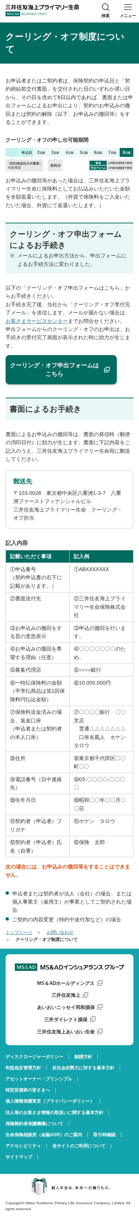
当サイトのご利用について (79, 1145)
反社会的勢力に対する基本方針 (83, 1067)
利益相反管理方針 (23, 1067)
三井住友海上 (66, 995)
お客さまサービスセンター (37, 321)
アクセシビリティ (23, 1145)
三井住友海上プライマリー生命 (42, 10)
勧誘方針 (83, 1056)
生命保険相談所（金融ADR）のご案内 (44, 1134)
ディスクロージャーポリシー (34, 1056)
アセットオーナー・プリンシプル (39, 1078)
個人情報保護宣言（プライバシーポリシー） (50, 1101)
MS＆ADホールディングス (66, 983)
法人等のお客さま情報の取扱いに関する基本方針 (54, 1112)
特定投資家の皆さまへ (28, 1090)
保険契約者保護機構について (34, 1123)
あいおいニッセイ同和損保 (66, 1007)
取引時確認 (104, 1134)
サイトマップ (19, 1156)
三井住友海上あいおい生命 (66, 1031)
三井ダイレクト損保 (65, 1019)
